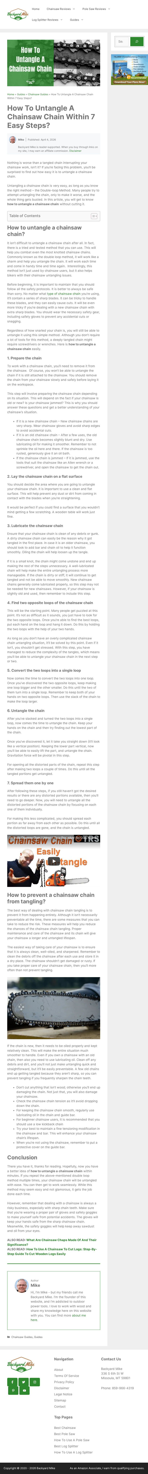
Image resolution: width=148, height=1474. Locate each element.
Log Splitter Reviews (45, 19)
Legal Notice (63, 1394)
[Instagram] (35, 1382)
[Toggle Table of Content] (92, 216)
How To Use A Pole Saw (72, 1440)
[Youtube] (24, 1390)
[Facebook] (12, 1382)
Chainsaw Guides (38, 94)
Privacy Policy (64, 1382)
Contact (60, 1406)
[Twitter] (23, 1382)
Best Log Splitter (66, 1446)
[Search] (136, 41)
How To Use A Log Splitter (73, 1452)
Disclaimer (75, 150)
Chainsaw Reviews (59, 9)
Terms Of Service (66, 1376)
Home (36, 9)
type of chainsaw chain (63, 294)
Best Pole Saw (64, 1434)
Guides (74, 19)
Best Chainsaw (65, 1428)
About (58, 1370)
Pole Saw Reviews (94, 9)
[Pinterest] (13, 1390)
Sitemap (60, 1400)
